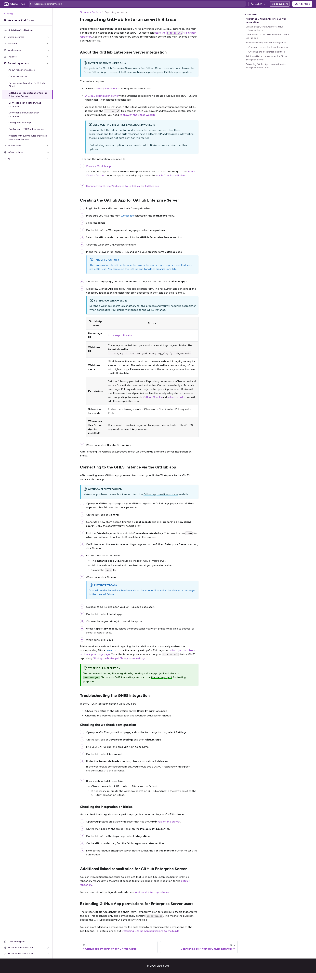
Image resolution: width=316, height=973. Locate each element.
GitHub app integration (178, 72)
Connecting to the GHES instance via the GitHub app (267, 36)
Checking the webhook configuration (268, 47)
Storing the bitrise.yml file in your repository (119, 658)
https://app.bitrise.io (120, 335)
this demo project (161, 677)
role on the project (169, 821)
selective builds (176, 397)
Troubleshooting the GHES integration (266, 42)
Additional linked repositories (152, 892)
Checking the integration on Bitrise (266, 51)
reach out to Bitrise (146, 145)
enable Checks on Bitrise (170, 175)
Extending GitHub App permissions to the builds (150, 930)
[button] (26, 37)
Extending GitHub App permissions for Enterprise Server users (266, 66)
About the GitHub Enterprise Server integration (266, 20)
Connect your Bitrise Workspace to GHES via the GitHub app (122, 186)
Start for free (302, 3)
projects (111, 650)
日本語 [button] (259, 3)
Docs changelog (16, 941)
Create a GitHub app (98, 166)
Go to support (280, 3)
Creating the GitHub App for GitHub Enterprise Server (265, 28)
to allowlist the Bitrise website (137, 114)
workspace (127, 215)
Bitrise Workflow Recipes (20, 953)
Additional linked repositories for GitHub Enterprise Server (267, 58)
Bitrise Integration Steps (20, 947)
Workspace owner (106, 88)
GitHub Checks (152, 397)
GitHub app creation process (161, 494)
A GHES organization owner (102, 95)
